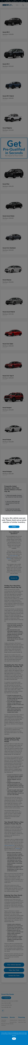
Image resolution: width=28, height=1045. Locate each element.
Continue (14, 526)
